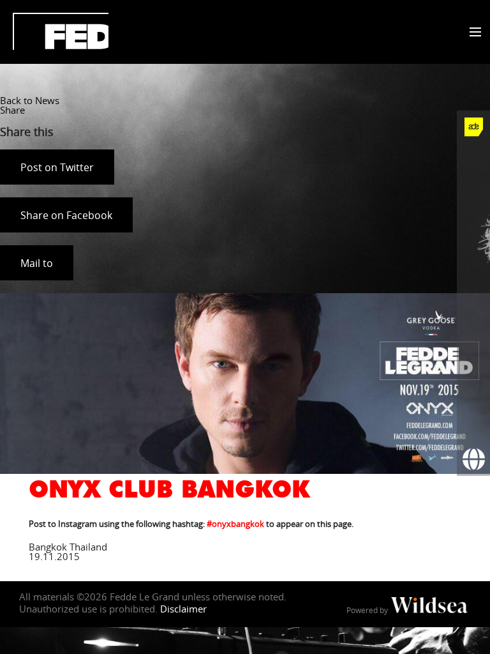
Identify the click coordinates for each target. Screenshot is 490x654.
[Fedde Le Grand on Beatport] (473, 359)
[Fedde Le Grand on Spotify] (473, 326)
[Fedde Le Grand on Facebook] (473, 160)
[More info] (473, 392)
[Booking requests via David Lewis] (473, 459)
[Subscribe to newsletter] (473, 426)
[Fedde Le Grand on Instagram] (473, 226)
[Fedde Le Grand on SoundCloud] (473, 293)
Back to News (29, 100)
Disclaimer (183, 608)
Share (12, 109)
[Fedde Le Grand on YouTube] (473, 260)
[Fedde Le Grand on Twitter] (473, 193)
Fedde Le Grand (60, 31)
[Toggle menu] (472, 32)
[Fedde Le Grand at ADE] (473, 127)
